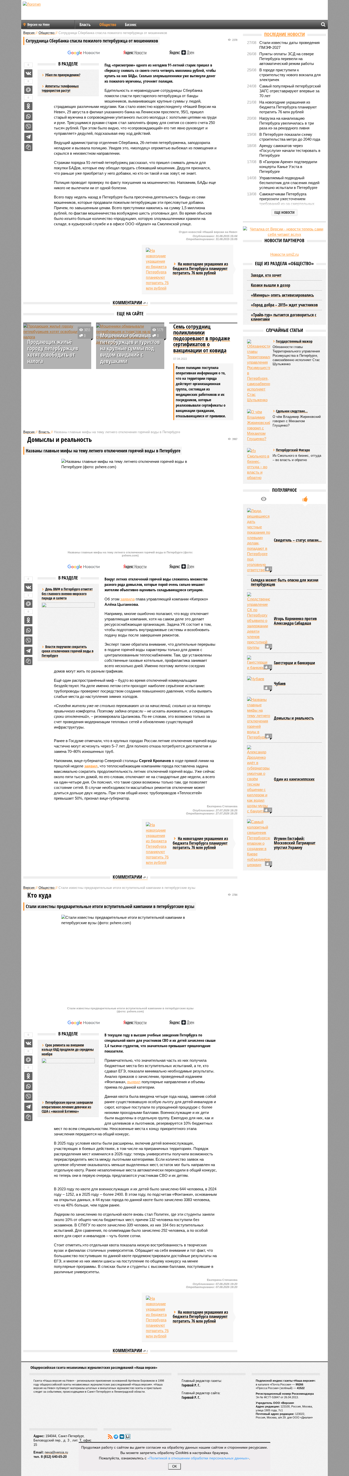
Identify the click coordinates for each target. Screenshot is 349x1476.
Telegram (116, 1436)
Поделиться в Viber (28, 126)
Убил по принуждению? (62, 74)
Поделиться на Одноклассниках (28, 106)
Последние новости (284, 34)
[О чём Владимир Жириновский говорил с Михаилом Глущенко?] (258, 425)
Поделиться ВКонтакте (28, 73)
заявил (91, 766)
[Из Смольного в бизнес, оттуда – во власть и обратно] (258, 464)
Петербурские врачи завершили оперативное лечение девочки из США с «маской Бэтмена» (67, 1107)
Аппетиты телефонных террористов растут (60, 88)
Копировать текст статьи (28, 147)
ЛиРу (127, 1436)
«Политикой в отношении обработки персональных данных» (198, 1457)
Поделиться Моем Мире (28, 90)
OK (174, 1466)
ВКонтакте (121, 1436)
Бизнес (130, 24)
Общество (107, 24)
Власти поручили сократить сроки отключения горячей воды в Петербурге (68, 651)
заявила (127, 599)
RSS (110, 1436)
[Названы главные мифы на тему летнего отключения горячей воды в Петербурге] (258, 718)
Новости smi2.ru (284, 254)
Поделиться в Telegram (28, 137)
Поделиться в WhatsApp (28, 116)
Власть (85, 24)
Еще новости (284, 212)
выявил (134, 1082)
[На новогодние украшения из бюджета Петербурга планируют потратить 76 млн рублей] (157, 269)
